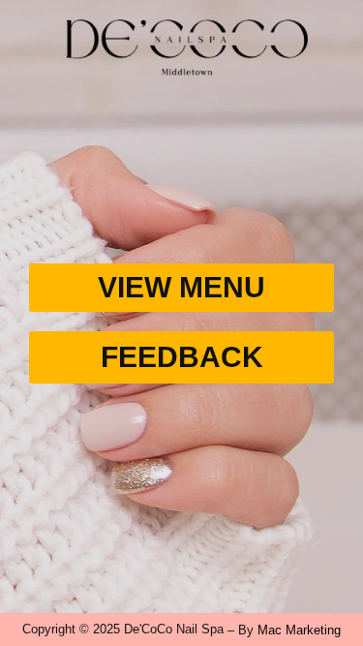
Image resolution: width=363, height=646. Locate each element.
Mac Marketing (299, 630)
